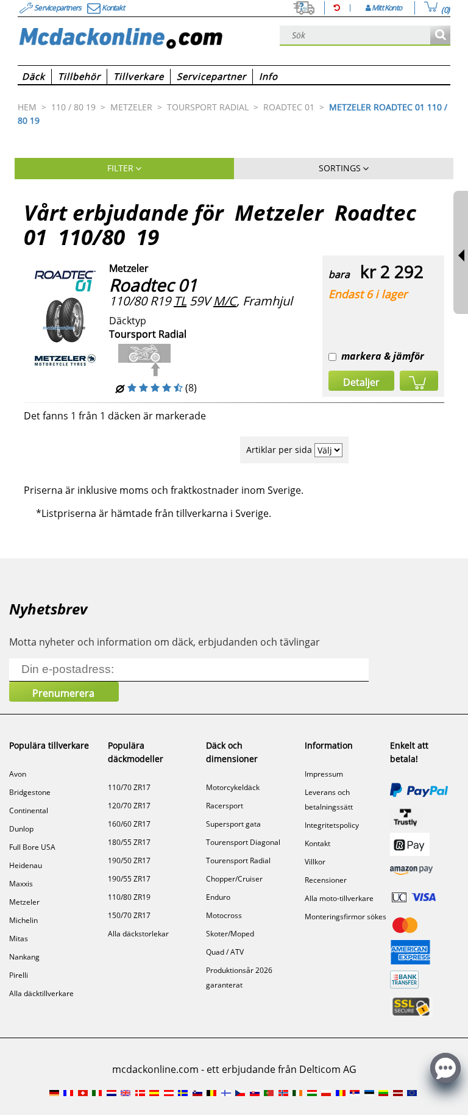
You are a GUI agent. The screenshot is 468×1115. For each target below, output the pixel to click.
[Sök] (440, 36)
